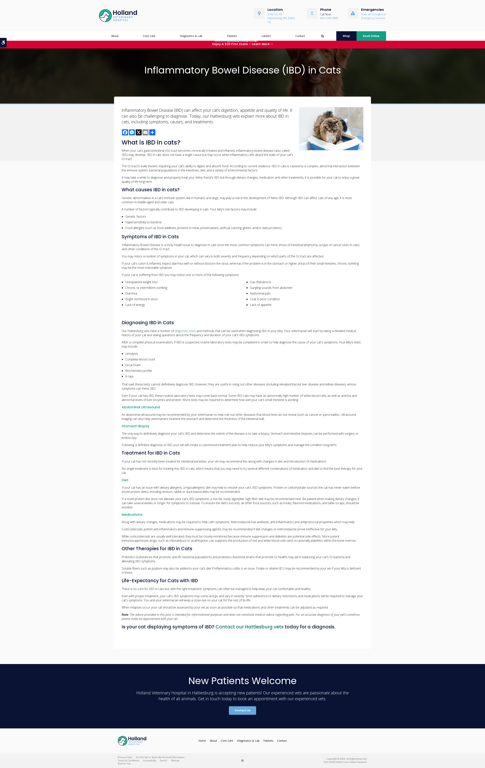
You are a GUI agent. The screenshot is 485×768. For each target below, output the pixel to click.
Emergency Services (373, 18)
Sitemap (175, 760)
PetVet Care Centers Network (351, 762)
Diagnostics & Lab (191, 36)
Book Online (371, 36)
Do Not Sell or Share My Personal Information (160, 757)
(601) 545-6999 (329, 18)
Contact (300, 36)
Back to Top (124, 763)
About (115, 36)
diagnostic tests (185, 331)
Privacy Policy (125, 757)
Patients (232, 36)
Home (202, 740)
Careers (266, 36)
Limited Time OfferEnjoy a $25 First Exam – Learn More (241, 42)
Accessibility (149, 760)
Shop (346, 36)
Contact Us (242, 710)
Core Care (149, 36)
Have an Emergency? (373, 14)
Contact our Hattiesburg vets (250, 627)
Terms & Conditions (128, 760)
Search (163, 760)
